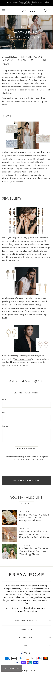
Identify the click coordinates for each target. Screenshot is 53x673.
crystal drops (37, 241)
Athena (33, 178)
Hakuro (35, 311)
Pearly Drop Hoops (22, 358)
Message (5, 426)
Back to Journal (28, 480)
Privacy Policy (15, 459)
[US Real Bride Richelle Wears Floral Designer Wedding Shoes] (9, 551)
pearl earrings (8, 307)
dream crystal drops (41, 247)
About (26, 646)
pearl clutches (26, 155)
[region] (26, 3)
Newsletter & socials (26, 621)
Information (25, 637)
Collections (25, 629)
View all (26, 503)
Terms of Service (31, 459)
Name (4, 399)
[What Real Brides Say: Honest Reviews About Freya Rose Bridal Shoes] (9, 534)
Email (4, 413)
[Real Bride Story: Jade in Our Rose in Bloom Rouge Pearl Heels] (9, 517)
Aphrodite (25, 174)
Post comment (26, 449)
